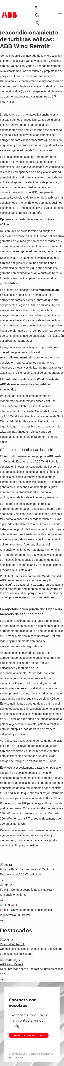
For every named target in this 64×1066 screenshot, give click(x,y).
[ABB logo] (9, 15)
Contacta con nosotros (29, 1035)
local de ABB (16, 1057)
